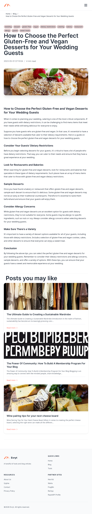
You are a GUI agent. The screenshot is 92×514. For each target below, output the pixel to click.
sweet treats (25, 31)
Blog (15, 14)
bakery (69, 27)
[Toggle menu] (85, 5)
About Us (7, 479)
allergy (7, 31)
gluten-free (26, 27)
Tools (50, 468)
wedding (8, 27)
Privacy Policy (9, 491)
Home (8, 14)
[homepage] (8, 5)
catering (61, 27)
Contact (7, 487)
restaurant (79, 27)
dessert (17, 27)
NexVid (51, 479)
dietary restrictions (48, 27)
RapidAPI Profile (54, 495)
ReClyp (51, 491)
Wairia (50, 483)
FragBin (51, 487)
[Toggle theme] (80, 5)
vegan (35, 27)
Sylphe (6, 483)
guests (15, 31)
